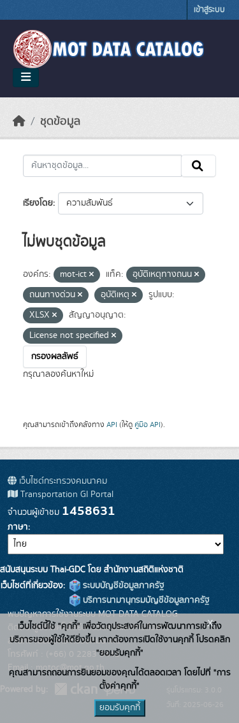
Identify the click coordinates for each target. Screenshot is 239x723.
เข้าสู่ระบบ (209, 10)
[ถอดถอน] (91, 275)
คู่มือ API (147, 424)
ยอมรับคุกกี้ (119, 707)
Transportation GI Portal (65, 494)
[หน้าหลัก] (19, 121)
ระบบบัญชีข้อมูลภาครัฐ (122, 585)
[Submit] (198, 166)
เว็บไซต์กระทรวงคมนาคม (62, 481)
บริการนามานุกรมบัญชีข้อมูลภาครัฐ (145, 600)
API (111, 424)
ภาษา (18, 527)
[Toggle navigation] (26, 77)
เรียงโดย (38, 203)
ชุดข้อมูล (60, 121)
